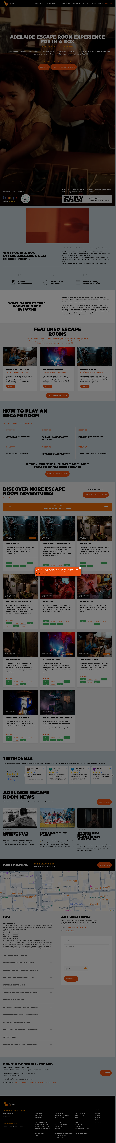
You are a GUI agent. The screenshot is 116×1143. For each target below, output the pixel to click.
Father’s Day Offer (41, 573)
